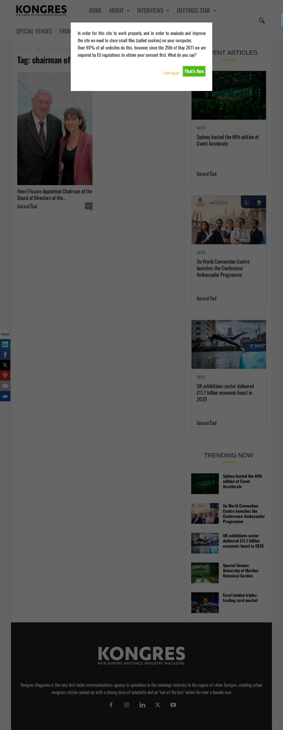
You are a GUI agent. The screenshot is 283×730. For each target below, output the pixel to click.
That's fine (194, 70)
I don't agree (171, 72)
